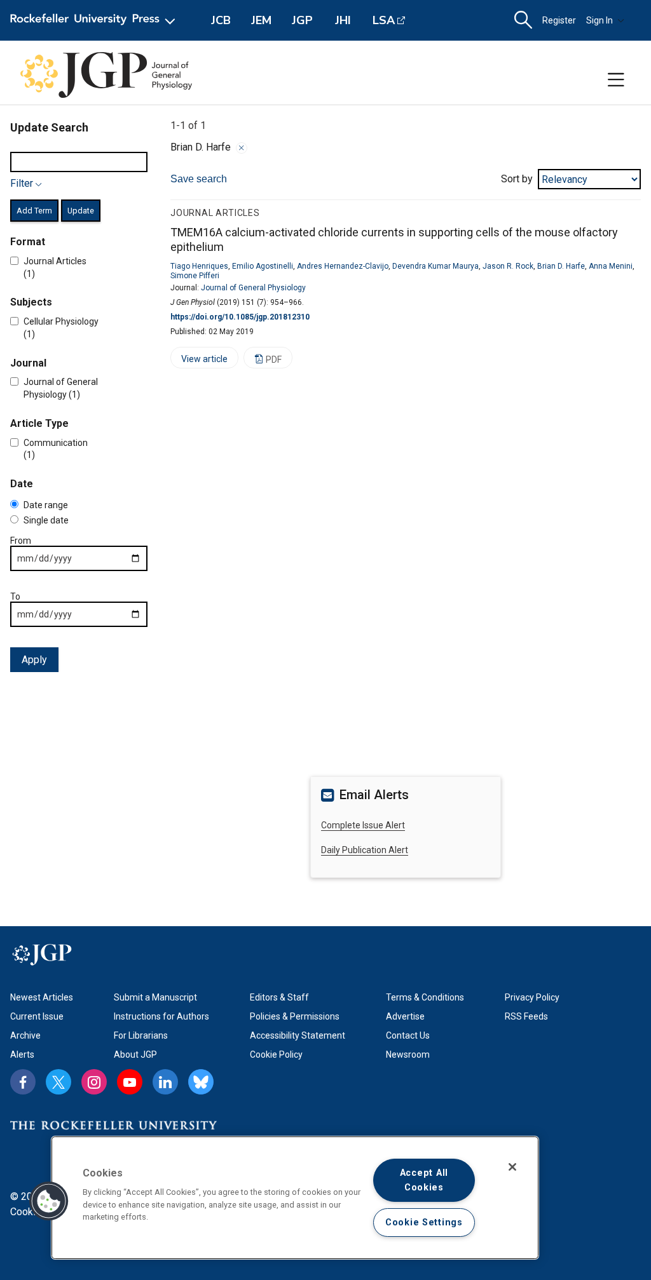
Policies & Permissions (294, 1016)
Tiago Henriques (199, 266)
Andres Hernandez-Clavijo (342, 266)
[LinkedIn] (165, 1082)
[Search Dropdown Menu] (523, 20)
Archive (25, 1035)
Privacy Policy (532, 997)
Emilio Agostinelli (262, 266)
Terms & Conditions (425, 997)
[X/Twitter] (58, 1082)
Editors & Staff (279, 997)
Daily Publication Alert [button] (364, 850)
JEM (261, 20)
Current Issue (37, 1016)
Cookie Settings (424, 1222)
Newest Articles (41, 997)
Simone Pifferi (194, 275)
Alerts (22, 1054)
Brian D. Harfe (561, 266)
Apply (34, 660)
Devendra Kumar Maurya (435, 266)
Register (559, 20)
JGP (302, 20)
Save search (198, 178)
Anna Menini (611, 266)
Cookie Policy (276, 1054)
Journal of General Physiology (253, 287)
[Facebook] (23, 1082)
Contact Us (408, 1035)
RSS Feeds (526, 1016)
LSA (384, 20)
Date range (46, 505)
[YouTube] (129, 1082)
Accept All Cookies (424, 1180)
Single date (46, 520)
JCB (221, 20)
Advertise (405, 1016)
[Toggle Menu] (616, 80)
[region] (295, 1198)
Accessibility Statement (297, 1035)
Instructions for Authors (161, 1016)
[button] (49, 1201)
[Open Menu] (95, 20)
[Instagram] (94, 1082)
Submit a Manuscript (155, 997)
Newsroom (408, 1054)
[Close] (241, 148)
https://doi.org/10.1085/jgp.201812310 (240, 317)
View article (199, 361)
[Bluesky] (201, 1082)
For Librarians (141, 1035)
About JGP (135, 1054)
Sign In (599, 20)
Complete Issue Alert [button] (363, 825)
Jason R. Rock (508, 266)
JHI (343, 20)
